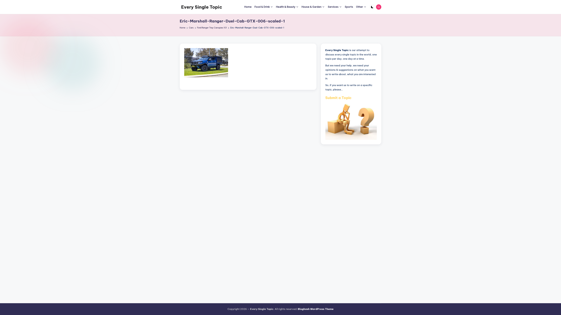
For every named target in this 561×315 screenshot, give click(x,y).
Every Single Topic (201, 7)
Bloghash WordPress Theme (316, 309)
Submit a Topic (338, 98)
